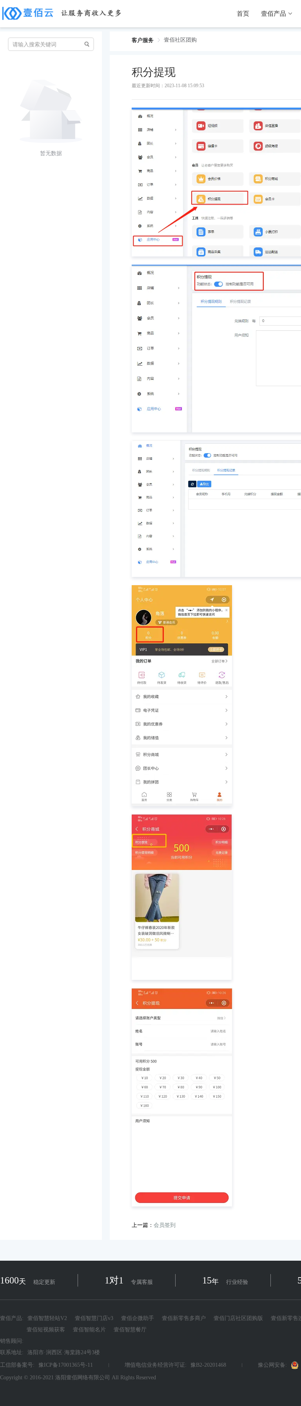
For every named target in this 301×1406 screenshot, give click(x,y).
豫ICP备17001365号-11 (65, 1365)
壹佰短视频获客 (46, 1330)
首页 (243, 14)
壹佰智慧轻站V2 (47, 1318)
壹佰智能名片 (89, 1330)
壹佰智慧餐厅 (130, 1330)
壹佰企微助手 (137, 1318)
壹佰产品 (273, 14)
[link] (143, 40)
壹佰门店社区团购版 (238, 1318)
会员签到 (165, 1225)
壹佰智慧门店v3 (94, 1318)
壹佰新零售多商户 (184, 1318)
